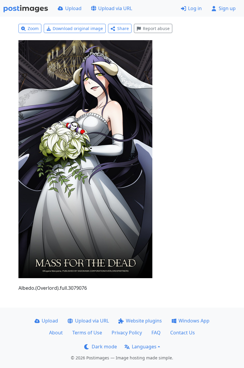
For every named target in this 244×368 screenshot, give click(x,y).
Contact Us (182, 332)
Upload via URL (115, 8)
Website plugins (144, 320)
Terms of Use (87, 332)
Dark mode (104, 346)
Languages (144, 346)
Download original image (78, 28)
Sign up (227, 8)
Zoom (33, 28)
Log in (195, 8)
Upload (73, 8)
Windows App (194, 320)
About (56, 332)
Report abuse (156, 28)
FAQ (156, 332)
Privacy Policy (127, 332)
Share (123, 28)
